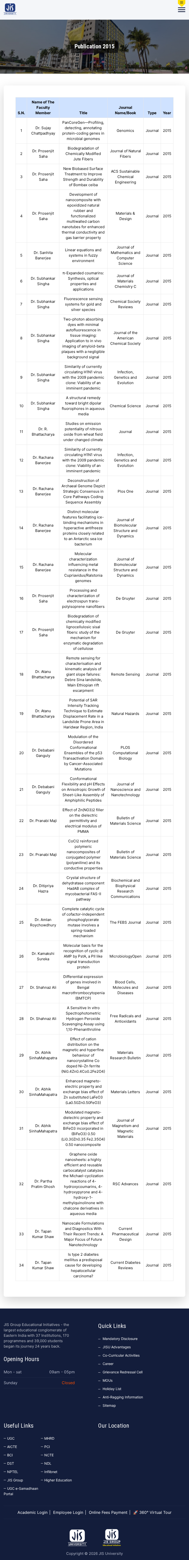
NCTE (49, 1455)
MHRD (49, 1438)
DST (10, 1463)
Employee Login (68, 1512)
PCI (47, 1447)
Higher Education (58, 1480)
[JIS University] (10, 9)
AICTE (12, 1447)
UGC (11, 1438)
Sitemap (109, 1405)
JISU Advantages (117, 1347)
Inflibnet (50, 1472)
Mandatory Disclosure (120, 1339)
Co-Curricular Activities (121, 1355)
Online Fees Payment (108, 1512)
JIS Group (15, 1480)
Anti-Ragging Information (123, 1397)
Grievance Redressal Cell (122, 1372)
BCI (10, 1455)
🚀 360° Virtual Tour (152, 1512)
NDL (47, 1463)
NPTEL (12, 1472)
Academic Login (32, 1512)
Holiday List (112, 1389)
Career (108, 1364)
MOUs (107, 1380)
